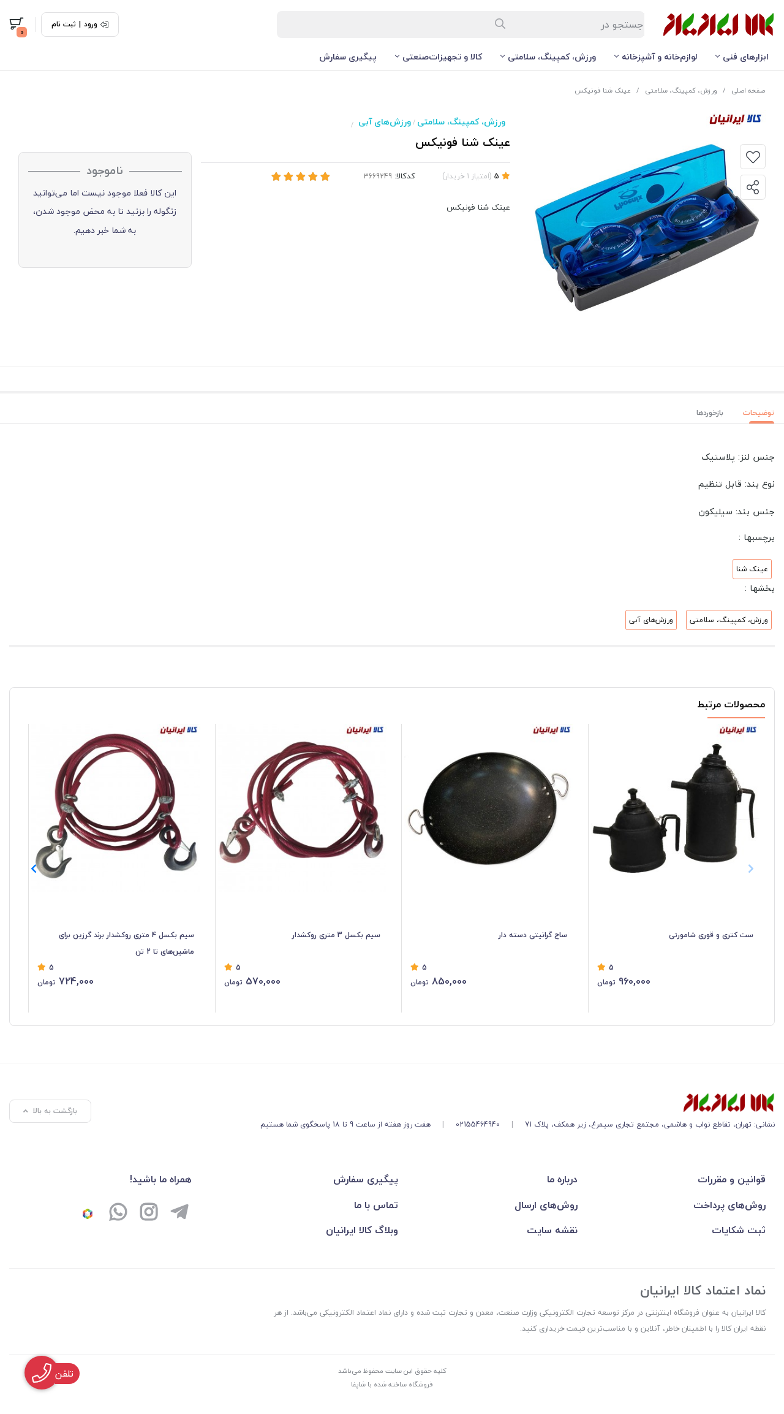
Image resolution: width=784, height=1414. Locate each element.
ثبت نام (63, 24)
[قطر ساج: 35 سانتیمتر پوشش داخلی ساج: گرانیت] (488, 808)
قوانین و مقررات (732, 1179)
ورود (90, 24)
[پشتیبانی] (118, 1214)
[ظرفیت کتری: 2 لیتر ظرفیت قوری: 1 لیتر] (675, 808)
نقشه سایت (552, 1230)
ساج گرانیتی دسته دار (533, 935)
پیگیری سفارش (348, 56)
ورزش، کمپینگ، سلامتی (552, 56)
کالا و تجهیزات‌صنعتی (442, 56)
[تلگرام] (179, 1214)
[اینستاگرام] (149, 1214)
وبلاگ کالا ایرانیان (362, 1230)
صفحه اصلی (748, 90)
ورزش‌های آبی (384, 121)
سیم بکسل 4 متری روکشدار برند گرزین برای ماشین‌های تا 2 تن (126, 943)
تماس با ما (376, 1205)
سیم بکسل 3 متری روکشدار (336, 935)
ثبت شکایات (739, 1230)
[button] (33, 868)
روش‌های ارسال (546, 1205)
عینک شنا (752, 569)
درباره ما (562, 1179)
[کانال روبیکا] (87, 1214)
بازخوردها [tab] (709, 412)
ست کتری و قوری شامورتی (711, 935)
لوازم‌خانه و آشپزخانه (659, 56)
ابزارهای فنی (746, 56)
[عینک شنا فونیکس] (517, 1102)
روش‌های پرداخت (729, 1205)
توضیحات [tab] (758, 412)
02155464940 (478, 1124)
